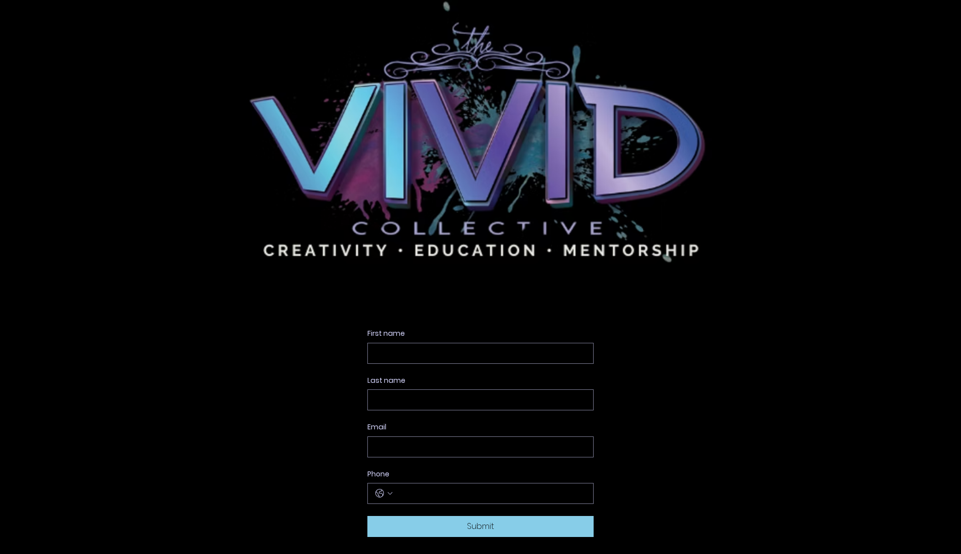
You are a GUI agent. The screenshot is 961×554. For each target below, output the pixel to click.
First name (386, 333)
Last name (386, 380)
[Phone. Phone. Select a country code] (384, 493)
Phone (378, 474)
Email (376, 427)
